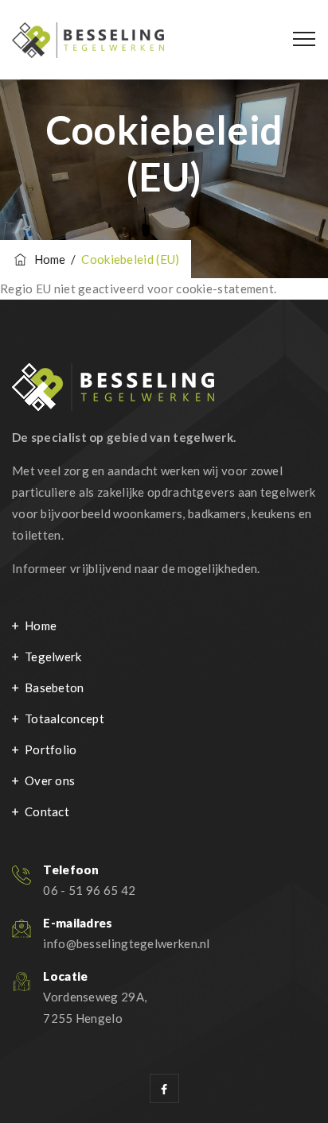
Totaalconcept (64, 718)
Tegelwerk (53, 656)
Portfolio (51, 749)
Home (47, 259)
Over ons (50, 780)
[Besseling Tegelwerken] (88, 39)
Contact (47, 811)
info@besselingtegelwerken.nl (126, 943)
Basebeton (54, 687)
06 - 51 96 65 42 (89, 890)
